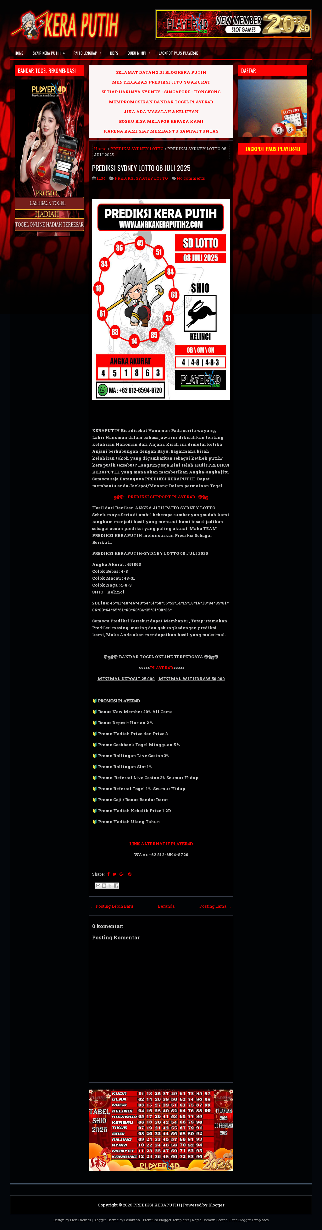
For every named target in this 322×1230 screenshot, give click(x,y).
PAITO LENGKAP (87, 53)
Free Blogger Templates (249, 1219)
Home (19, 53)
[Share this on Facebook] (108, 874)
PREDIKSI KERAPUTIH (156, 1205)
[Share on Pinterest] (129, 874)
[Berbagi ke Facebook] (116, 886)
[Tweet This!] (114, 874)
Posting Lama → (215, 906)
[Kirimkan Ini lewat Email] (98, 886)
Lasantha (132, 1219)
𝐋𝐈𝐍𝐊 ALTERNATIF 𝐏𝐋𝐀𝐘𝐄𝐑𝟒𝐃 (161, 843)
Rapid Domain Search (210, 1219)
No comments (191, 178)
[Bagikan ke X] (110, 886)
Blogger (216, 1205)
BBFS (114, 53)
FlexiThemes (80, 1219)
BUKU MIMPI (139, 53)
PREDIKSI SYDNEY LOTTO (137, 148)
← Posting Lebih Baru (112, 906)
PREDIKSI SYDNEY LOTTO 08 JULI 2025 (141, 168)
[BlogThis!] (104, 886)
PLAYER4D (161, 667)
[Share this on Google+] (122, 874)
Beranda (166, 906)
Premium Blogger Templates (166, 1219)
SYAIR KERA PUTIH (49, 53)
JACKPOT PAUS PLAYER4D (178, 53)
